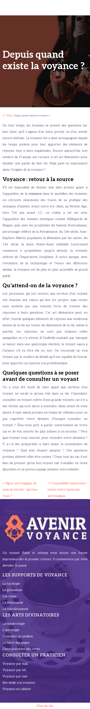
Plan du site (45, 706)
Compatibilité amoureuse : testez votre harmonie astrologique (67, 489)
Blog (9, 115)
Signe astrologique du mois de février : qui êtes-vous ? (21, 489)
